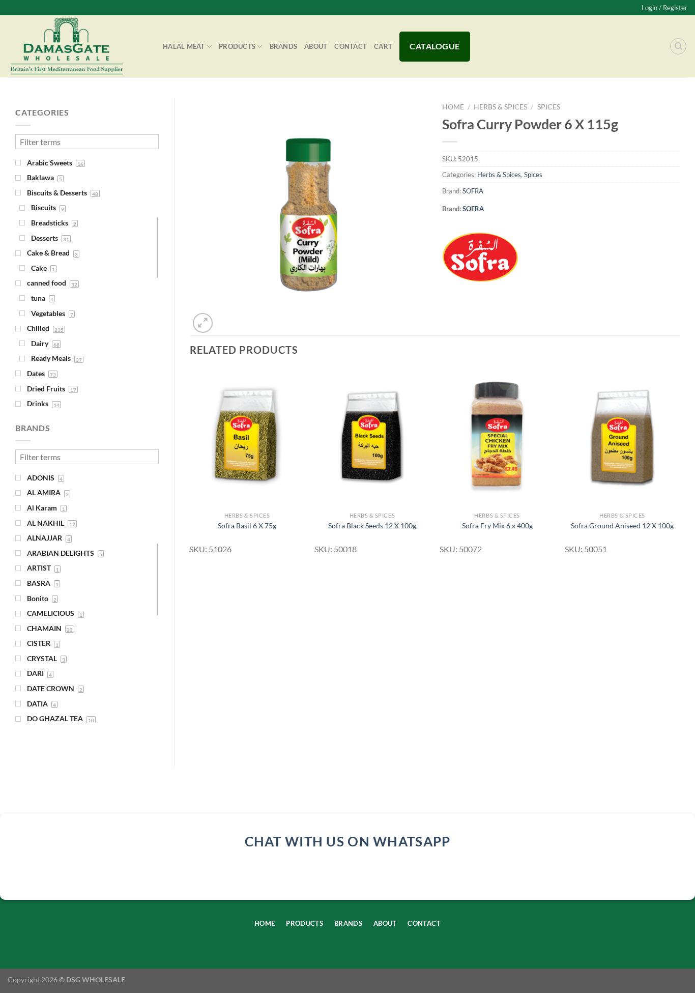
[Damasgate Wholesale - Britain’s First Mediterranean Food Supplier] (78, 46)
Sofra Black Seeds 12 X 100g (372, 525)
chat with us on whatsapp (348, 841)
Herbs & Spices (500, 107)
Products (237, 46)
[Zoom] (203, 323)
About (315, 46)
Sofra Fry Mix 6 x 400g (497, 525)
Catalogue (434, 46)
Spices (548, 107)
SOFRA (472, 191)
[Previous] (190, 465)
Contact (350, 46)
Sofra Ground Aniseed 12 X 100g (622, 525)
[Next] (679, 465)
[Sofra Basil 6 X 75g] (246, 437)
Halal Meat (184, 46)
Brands (284, 46)
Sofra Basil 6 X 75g (247, 525)
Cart (383, 46)
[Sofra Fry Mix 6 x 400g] (497, 437)
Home (453, 107)
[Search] (678, 46)
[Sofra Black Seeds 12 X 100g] (371, 437)
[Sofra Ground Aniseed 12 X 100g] (622, 437)
